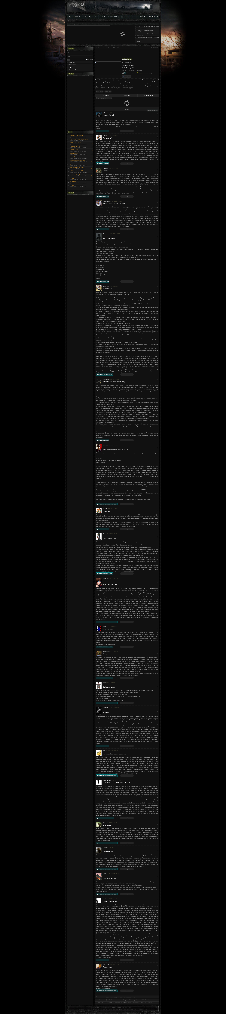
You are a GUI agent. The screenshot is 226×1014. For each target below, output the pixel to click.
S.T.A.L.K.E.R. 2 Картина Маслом (144, 30)
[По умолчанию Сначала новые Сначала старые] (152, 110)
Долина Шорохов (74, 156)
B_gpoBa (105, 750)
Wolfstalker (104, 1007)
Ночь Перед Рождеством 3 (77, 167)
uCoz (146, 1009)
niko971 (105, 509)
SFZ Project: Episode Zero (76, 135)
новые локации (99, 91)
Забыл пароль (72, 62)
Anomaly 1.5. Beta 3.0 (75, 142)
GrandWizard (106, 651)
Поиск (70, 67)
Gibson (104, 534)
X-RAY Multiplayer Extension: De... (79, 139)
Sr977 (104, 112)
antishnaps (105, 874)
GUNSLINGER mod (75, 146)
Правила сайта (73, 70)
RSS (137, 1009)
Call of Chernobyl (74, 153)
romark (104, 626)
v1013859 (105, 847)
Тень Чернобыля (106, 47)
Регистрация (72, 64)
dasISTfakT (106, 964)
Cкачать (106, 95)
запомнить (90, 59)
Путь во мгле (73, 164)
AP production (120, 1007)
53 (129, 70)
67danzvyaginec (107, 201)
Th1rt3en (105, 135)
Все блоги (138, 41)
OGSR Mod (73, 181)
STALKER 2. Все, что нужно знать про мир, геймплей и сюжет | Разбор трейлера (156, 26)
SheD (104, 682)
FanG (115, 1007)
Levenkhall (105, 707)
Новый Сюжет (108, 91)
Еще (80, 189)
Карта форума (131, 1009)
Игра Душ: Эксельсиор (76, 178)
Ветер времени (74, 149)
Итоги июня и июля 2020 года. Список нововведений (149, 34)
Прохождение (149, 95)
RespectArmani (107, 780)
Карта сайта (123, 1009)
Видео (128, 95)
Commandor (106, 234)
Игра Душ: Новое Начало (76, 185)
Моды (99, 47)
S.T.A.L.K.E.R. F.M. (75, 174)
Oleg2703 (105, 168)
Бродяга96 (105, 286)
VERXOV (105, 578)
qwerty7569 (106, 379)
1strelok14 (105, 445)
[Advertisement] (127, 53)
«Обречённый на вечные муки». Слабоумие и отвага (149, 37)
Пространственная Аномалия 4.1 (78, 160)
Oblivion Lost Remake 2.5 (76, 171)
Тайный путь (115, 47)
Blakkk (104, 823)
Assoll (104, 899)
